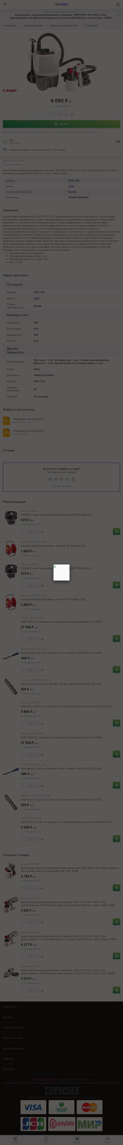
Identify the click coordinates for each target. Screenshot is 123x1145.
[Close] (69, 564)
